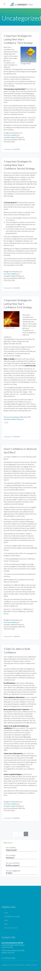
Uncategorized (8, 149)
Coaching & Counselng (12, 916)
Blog (5, 924)
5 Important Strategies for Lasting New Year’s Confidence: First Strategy (18, 304)
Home (6, 913)
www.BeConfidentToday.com (14, 419)
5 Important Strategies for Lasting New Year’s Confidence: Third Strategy (18, 39)
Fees (6, 920)
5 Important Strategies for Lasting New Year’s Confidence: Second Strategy (19, 165)
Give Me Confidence (11, 135)
